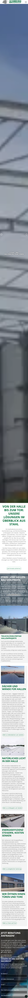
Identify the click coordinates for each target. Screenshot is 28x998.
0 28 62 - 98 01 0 (7, 952)
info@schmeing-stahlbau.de (10, 957)
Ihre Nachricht (6, 995)
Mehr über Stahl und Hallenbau (14, 601)
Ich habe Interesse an (7, 979)
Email (3, 984)
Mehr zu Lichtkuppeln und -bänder (12, 808)
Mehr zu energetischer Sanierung (12, 869)
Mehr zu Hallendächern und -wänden (13, 735)
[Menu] (26, 2)
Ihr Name (4, 973)
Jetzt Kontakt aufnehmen (14, 568)
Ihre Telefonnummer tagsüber (10, 990)
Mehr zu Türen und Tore (9, 923)
